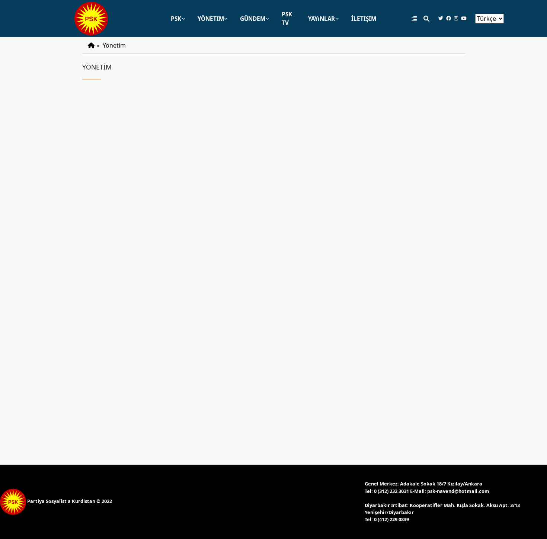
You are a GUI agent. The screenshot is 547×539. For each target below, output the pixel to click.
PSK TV (287, 18)
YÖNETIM (211, 18)
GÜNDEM (252, 18)
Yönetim (114, 45)
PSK (176, 18)
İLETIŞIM (363, 18)
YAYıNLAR (321, 18)
